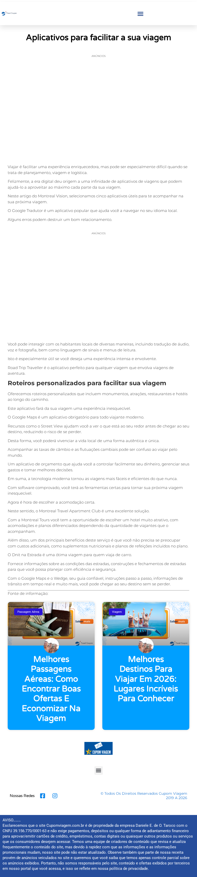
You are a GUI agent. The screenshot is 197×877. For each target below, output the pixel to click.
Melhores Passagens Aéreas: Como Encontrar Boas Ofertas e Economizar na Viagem (51, 689)
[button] (140, 13)
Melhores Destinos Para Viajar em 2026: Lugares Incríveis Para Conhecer (146, 679)
